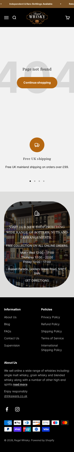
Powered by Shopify (42, 440)
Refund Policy (50, 324)
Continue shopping (37, 82)
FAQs (7, 331)
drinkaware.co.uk (15, 396)
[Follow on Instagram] (17, 409)
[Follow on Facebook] (7, 409)
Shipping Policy (51, 331)
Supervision (12, 345)
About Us (10, 317)
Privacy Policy (50, 317)
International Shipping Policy (51, 348)
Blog (7, 324)
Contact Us (11, 338)
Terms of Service (52, 338)
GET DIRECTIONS (37, 280)
